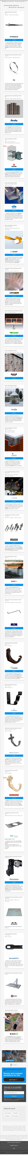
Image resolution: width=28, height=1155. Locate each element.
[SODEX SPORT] (14, 995)
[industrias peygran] (14, 624)
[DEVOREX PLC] (14, 794)
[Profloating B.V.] (14, 497)
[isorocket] (14, 251)
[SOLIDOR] (14, 581)
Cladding (7, 1116)
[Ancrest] (14, 409)
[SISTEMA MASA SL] (14, 454)
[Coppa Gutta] (14, 752)
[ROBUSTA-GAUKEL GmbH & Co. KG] (14, 539)
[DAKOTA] (14, 958)
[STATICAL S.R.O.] (14, 292)
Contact (14, 124)
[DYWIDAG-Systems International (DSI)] (14, 36)
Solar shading (15, 1116)
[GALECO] (14, 667)
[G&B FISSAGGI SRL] (14, 332)
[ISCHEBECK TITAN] (14, 374)
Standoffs (16, 1113)
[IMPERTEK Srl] (14, 80)
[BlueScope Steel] (14, 206)
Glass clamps (8, 1113)
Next (15, 1064)
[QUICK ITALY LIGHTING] (14, 879)
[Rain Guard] (14, 709)
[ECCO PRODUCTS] (14, 1033)
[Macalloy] (14, 120)
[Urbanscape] (14, 835)
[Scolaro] (14, 923)
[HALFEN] (14, 165)
